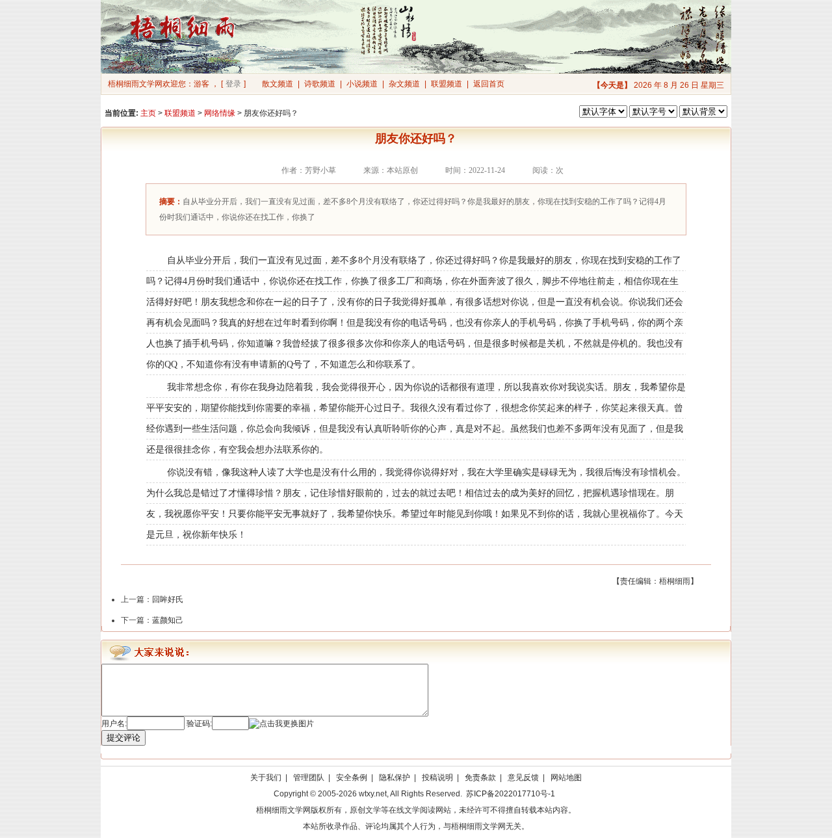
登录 (233, 83)
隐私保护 (394, 777)
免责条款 (480, 777)
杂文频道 (404, 83)
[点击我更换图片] (281, 723)
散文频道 (277, 83)
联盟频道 (446, 83)
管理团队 (308, 777)
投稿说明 (437, 777)
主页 (148, 113)
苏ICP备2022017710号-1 (510, 793)
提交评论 (123, 737)
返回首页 (488, 83)
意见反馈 (523, 777)
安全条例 (351, 777)
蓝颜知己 (167, 620)
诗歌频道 (319, 83)
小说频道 (362, 83)
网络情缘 (219, 113)
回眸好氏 (167, 599)
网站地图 (566, 777)
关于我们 (265, 777)
